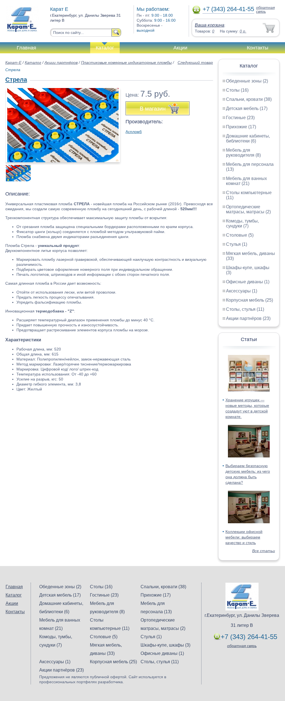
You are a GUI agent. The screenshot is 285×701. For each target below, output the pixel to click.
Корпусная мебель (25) (249, 300)
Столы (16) (237, 90)
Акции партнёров (61, 62)
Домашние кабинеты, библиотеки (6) (248, 138)
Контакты (257, 48)
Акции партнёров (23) (248, 318)
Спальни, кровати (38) (249, 99)
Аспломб (134, 131)
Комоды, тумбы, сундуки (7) (242, 223)
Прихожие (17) (241, 126)
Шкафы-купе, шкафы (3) (165, 645)
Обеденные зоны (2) (247, 81)
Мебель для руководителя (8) (243, 152)
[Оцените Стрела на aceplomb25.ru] (63, 125)
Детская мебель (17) (246, 108)
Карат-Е (13, 62)
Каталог (105, 48)
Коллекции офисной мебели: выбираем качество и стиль (243, 537)
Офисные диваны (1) (247, 281)
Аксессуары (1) (241, 291)
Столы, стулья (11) (245, 309)
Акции (180, 48)
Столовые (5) (240, 235)
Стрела (16, 79)
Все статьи (263, 551)
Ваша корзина (209, 25)
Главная (26, 48)
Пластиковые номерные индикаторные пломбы (126, 62)
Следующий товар (195, 62)
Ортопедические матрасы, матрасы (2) (248, 209)
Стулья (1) (236, 244)
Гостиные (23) (240, 117)
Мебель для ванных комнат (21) (246, 181)
